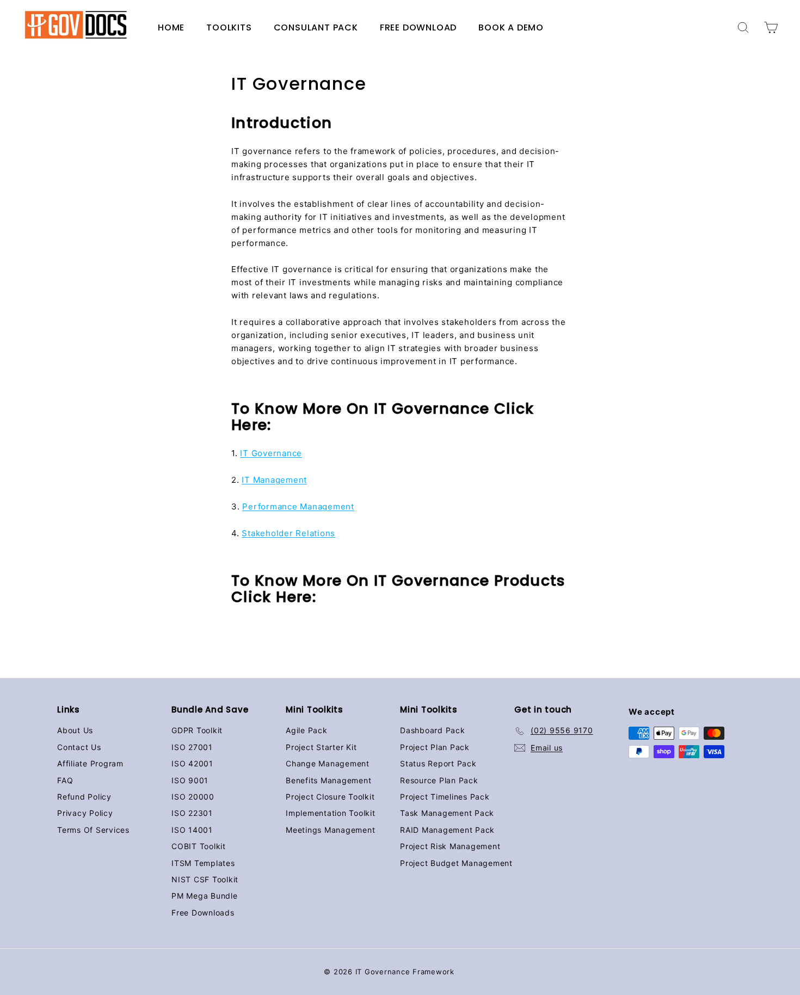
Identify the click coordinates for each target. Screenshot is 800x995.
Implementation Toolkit (331, 813)
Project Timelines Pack (445, 796)
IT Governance (271, 453)
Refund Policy (84, 796)
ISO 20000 (192, 796)
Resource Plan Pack (439, 780)
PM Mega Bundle (204, 895)
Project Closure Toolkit (330, 796)
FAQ (65, 780)
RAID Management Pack (447, 829)
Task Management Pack (447, 813)
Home (171, 27)
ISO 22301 (192, 813)
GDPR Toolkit (197, 730)
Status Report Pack (438, 763)
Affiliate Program (90, 763)
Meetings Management (330, 829)
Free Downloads (203, 912)
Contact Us (79, 747)
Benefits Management (328, 780)
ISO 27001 (192, 747)
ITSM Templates (203, 863)
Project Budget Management (456, 863)
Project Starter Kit (321, 747)
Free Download (418, 27)
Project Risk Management (450, 846)
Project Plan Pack (435, 747)
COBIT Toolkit (198, 846)
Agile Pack (307, 730)
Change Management (328, 763)
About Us (75, 730)
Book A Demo (511, 27)
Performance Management (298, 506)
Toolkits (228, 27)
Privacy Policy (85, 813)
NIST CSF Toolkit (204, 879)
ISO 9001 (189, 780)
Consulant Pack (316, 27)
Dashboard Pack (432, 730)
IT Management (274, 480)
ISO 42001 (192, 763)
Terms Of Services (93, 829)
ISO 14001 (192, 829)
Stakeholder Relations (288, 533)
